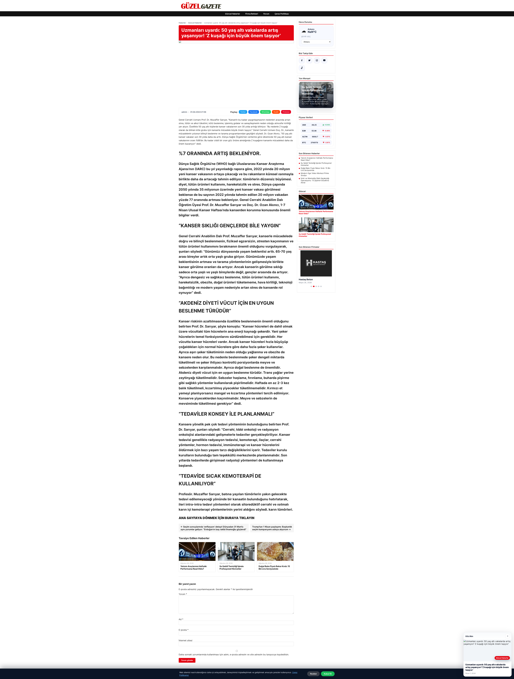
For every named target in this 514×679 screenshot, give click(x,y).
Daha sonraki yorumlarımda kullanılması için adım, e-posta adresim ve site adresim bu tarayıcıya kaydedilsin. (234, 654)
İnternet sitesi (185, 640)
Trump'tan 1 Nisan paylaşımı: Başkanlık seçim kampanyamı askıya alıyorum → (272, 528)
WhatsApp (265, 112)
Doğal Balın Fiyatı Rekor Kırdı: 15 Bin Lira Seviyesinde (315, 169)
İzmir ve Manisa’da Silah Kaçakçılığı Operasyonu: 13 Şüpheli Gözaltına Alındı (315, 180)
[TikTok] (302, 68)
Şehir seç (306, 36)
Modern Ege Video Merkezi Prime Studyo (315, 174)
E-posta (183, 630)
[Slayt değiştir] (311, 286)
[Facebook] (302, 60)
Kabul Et (328, 674)
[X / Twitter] (309, 60)
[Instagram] (317, 60)
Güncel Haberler (232, 14)
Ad (181, 619)
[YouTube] (324, 60)
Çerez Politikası (282, 14)
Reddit (276, 112)
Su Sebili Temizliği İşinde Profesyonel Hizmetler (316, 164)
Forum (266, 14)
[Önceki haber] (323, 86)
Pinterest (286, 112)
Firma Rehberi (251, 14)
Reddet (313, 674)
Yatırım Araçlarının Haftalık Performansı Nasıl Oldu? (317, 159)
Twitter (243, 112)
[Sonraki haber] (329, 86)
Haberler (182, 23)
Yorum (183, 594)
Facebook (253, 112)
